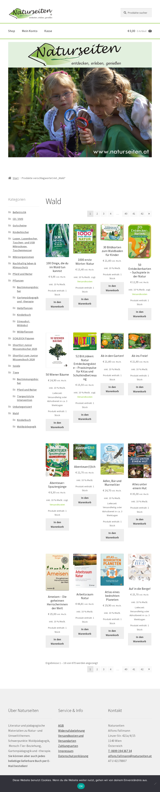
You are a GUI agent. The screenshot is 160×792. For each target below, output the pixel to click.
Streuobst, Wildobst (23, 323)
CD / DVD (18, 219)
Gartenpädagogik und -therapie (27, 299)
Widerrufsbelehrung (71, 730)
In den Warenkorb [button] (57, 304)
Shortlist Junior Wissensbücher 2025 (25, 347)
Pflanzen (18, 280)
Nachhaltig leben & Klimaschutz (24, 265)
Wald (16, 413)
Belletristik (19, 212)
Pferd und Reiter (22, 274)
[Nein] (155, 784)
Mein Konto (29, 31)
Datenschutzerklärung (73, 756)
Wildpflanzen (25, 331)
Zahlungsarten (68, 746)
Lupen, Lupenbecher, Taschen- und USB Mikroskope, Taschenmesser (25, 244)
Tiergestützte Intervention (25, 398)
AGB (61, 725)
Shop (11, 31)
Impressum (65, 751)
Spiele (16, 366)
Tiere (16, 372)
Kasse (48, 31)
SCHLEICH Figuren (23, 338)
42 (142, 213)
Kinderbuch (24, 314)
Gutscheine (20, 225)
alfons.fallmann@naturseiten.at (130, 756)
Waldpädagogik (26, 426)
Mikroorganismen (23, 257)
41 (133, 213)
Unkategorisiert (22, 406)
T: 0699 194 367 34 (120, 751)
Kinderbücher (21, 232)
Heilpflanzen (25, 308)
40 (125, 213)
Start (16, 178)
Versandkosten (84, 281)
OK (81, 786)
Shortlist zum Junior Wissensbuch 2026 (25, 357)
